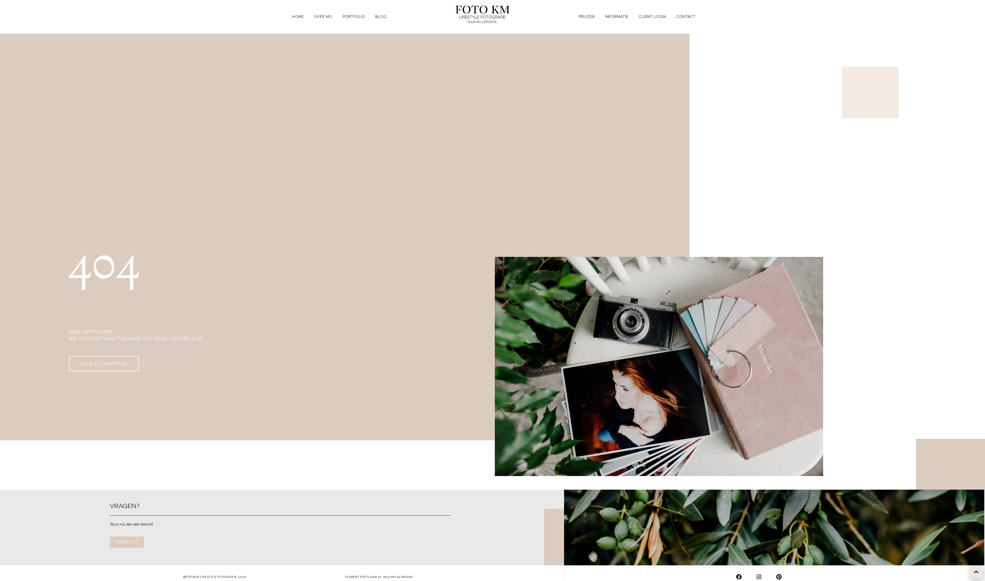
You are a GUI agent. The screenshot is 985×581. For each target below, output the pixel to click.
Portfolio (354, 17)
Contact (685, 17)
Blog (380, 17)
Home (298, 17)
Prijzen (587, 17)
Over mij (323, 17)
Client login (652, 17)
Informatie (616, 17)
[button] (104, 363)
